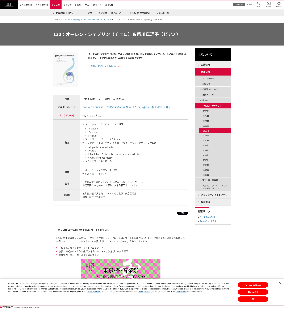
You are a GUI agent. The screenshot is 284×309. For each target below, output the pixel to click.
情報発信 (76, 19)
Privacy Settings (253, 285)
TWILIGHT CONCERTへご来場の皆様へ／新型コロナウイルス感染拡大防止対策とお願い (126, 107)
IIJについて (66, 19)
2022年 (106, 19)
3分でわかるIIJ (207, 217)
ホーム (56, 19)
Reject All (253, 292)
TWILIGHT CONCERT (91, 19)
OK (253, 299)
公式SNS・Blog (208, 220)
